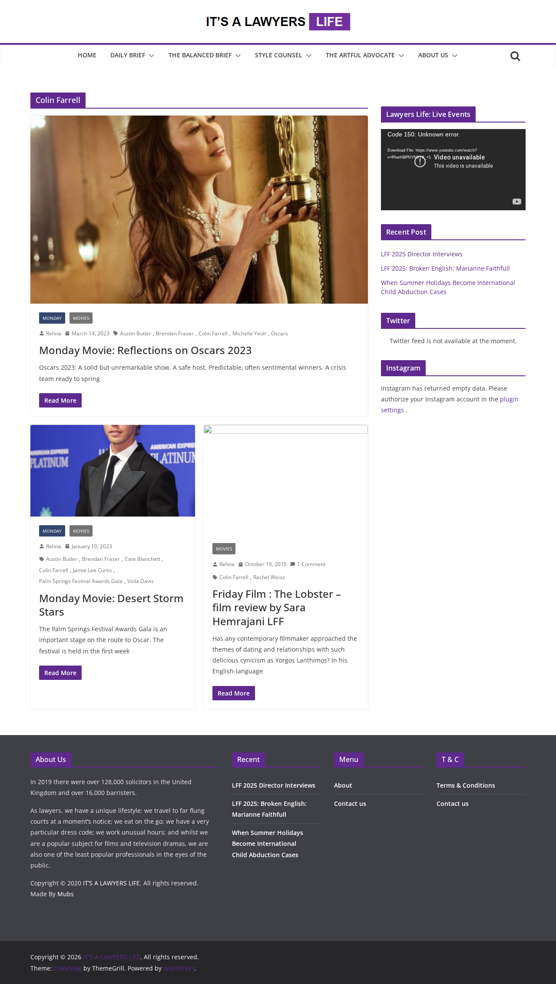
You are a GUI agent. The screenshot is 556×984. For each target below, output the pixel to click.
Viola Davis (140, 581)
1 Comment (311, 564)
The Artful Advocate (360, 55)
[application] (453, 169)
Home (87, 55)
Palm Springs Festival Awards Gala (80, 581)
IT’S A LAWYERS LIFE (111, 883)
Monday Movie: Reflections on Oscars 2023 (145, 350)
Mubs (65, 894)
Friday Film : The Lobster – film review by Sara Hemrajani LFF (276, 607)
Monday (52, 318)
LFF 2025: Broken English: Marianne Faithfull (445, 268)
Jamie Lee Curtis (92, 570)
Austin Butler (135, 333)
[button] (150, 55)
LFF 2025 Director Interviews (422, 254)
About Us (433, 55)
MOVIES (81, 318)
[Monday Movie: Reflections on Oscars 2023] (199, 209)
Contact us (350, 803)
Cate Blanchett (142, 559)
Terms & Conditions (466, 785)
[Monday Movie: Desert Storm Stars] (112, 471)
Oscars (279, 333)
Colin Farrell (213, 333)
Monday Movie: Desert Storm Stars (111, 605)
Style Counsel (278, 55)
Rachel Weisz (269, 577)
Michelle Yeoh (249, 333)
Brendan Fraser (175, 333)
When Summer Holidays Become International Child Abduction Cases (267, 843)
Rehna (53, 333)
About (343, 785)
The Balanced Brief (200, 55)
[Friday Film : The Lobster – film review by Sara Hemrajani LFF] (286, 479)
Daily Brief (127, 55)
